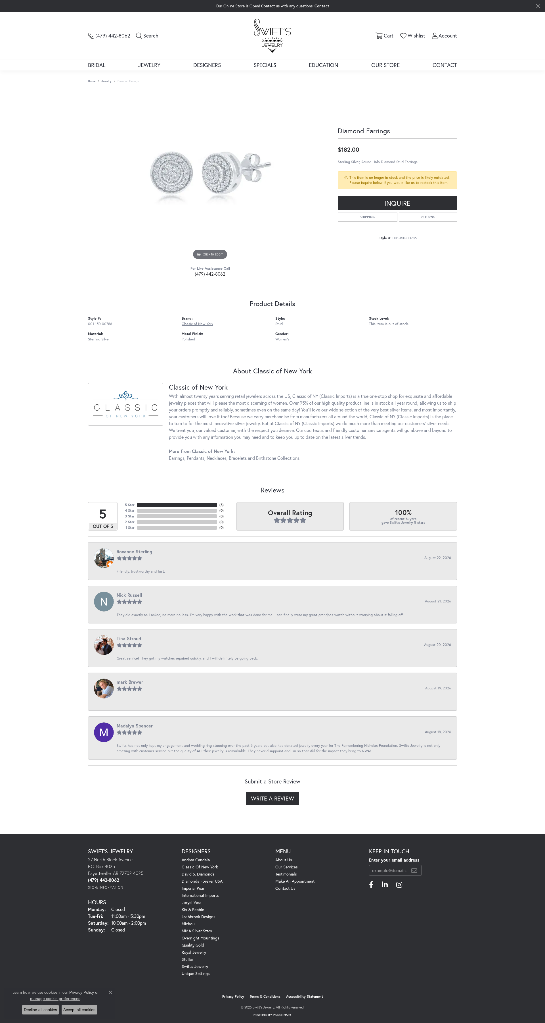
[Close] (538, 6)
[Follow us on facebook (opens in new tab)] (371, 884)
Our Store (385, 64)
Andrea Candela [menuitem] (196, 859)
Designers (207, 64)
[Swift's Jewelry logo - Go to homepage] (272, 35)
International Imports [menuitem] (200, 895)
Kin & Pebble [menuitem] (193, 909)
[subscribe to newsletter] (414, 870)
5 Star (130, 505)
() (221, 505)
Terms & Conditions (265, 996)
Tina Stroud (129, 638)
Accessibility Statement (304, 996)
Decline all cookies (40, 1009)
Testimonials (286, 874)
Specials (265, 64)
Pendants (195, 458)
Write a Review (272, 798)
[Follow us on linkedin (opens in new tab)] (385, 884)
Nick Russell (129, 595)
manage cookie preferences (55, 998)
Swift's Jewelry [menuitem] (195, 966)
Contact (445, 64)
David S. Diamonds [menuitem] (198, 874)
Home (91, 81)
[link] (109, 35)
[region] (210, 176)
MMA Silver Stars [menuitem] (197, 930)
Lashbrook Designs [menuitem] (198, 916)
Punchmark (282, 1015)
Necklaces (217, 458)
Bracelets (238, 458)
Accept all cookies (79, 1009)
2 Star (130, 522)
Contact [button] (322, 6)
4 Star (130, 510)
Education (323, 64)
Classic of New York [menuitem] (200, 867)
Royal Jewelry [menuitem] (194, 952)
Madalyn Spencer (135, 726)
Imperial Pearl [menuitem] (194, 888)
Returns (428, 217)
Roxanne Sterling (134, 551)
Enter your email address (394, 860)
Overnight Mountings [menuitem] (200, 938)
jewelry (106, 81)
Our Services (286, 867)
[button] (147, 35)
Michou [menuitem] (188, 923)
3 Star (130, 516)
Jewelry (149, 64)
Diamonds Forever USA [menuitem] (202, 881)
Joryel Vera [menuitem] (191, 902)
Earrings (177, 458)
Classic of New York (197, 323)
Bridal (96, 64)
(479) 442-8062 (210, 274)
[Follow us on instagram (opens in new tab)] (399, 884)
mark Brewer (130, 682)
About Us (283, 859)
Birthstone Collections (277, 458)
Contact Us (285, 888)
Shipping (367, 217)
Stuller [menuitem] (187, 959)
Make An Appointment (295, 881)
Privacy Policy (233, 996)
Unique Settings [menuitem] (196, 973)
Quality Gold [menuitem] (193, 945)
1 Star (130, 527)
